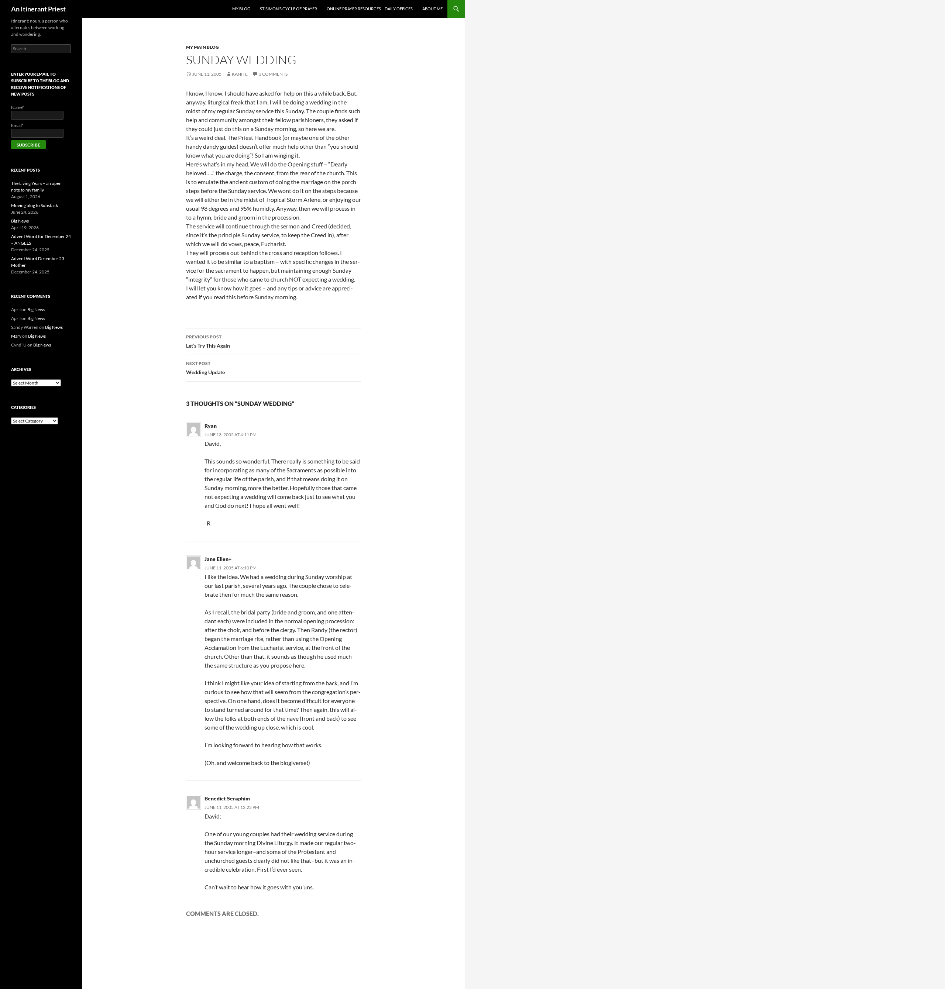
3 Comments (273, 74)
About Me (432, 8)
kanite (240, 74)
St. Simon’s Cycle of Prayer (288, 8)
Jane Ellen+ (218, 559)
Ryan (211, 426)
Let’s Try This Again (208, 341)
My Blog (241, 8)
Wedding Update (205, 368)
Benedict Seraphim (227, 798)
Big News (20, 221)
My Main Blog (202, 47)
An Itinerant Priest (38, 9)
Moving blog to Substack (34, 205)
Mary (16, 336)
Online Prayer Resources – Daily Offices (370, 8)
